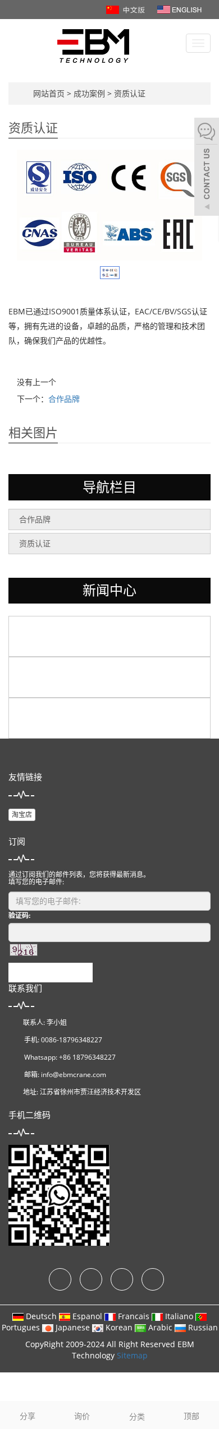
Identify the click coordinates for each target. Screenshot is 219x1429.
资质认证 (128, 93)
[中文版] (126, 8)
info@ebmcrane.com (73, 1074)
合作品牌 (64, 398)
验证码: (19, 915)
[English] (179, 8)
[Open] (206, 168)
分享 (27, 1416)
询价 (82, 1416)
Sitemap (132, 1355)
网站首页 (49, 93)
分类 (137, 1416)
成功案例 (90, 93)
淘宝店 (22, 814)
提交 (50, 972)
